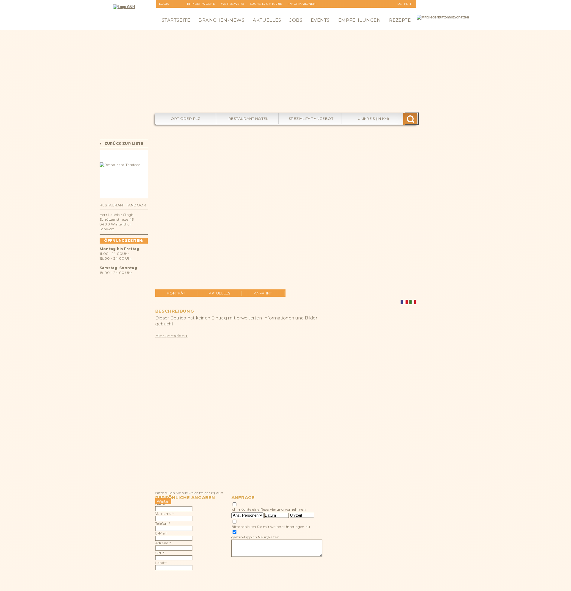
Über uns (296, 11)
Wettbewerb (232, 4)
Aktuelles (267, 20)
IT (411, 4)
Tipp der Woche (201, 4)
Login (164, 4)
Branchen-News (221, 20)
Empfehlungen (359, 20)
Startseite (176, 20)
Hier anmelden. (171, 335)
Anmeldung (170, 11)
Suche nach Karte (266, 4)
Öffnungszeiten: (123, 240)
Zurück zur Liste (123, 143)
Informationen (302, 4)
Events (320, 20)
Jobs (295, 20)
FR (406, 4)
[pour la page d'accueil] (124, 7)
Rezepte (400, 20)
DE (399, 4)
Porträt (176, 293)
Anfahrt (263, 293)
